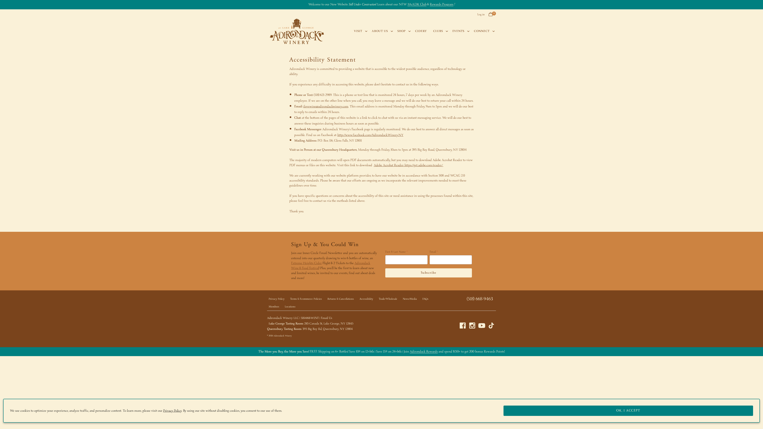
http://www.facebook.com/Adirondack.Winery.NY (370, 135)
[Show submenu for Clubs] (446, 31)
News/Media (410, 299)
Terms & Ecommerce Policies (306, 299)
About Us (380, 31)
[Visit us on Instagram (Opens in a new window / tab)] (472, 327)
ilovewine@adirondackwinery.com (325, 106)
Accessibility (366, 299)
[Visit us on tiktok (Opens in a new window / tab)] (491, 327)
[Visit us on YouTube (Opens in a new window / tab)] (481, 327)
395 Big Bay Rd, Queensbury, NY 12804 (327, 329)
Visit (358, 31)
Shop (401, 31)
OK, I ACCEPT (628, 411)
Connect (482, 31)
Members (274, 307)
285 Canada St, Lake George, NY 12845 (328, 323)
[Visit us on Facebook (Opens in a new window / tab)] (462, 327)
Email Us (326, 318)
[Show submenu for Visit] (366, 31)
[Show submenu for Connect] (493, 31)
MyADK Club (417, 4)
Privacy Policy (277, 299)
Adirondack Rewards (424, 352)
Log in (481, 14)
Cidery (421, 31)
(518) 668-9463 (480, 299)
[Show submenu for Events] (468, 31)
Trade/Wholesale (388, 299)
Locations (290, 307)
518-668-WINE (310, 318)
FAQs (425, 299)
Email (433, 252)
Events (458, 31)
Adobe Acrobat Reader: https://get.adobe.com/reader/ (408, 165)
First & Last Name (395, 252)
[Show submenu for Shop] (409, 31)
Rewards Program (441, 4)
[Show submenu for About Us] (391, 31)
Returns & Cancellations (340, 299)
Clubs (438, 31)
